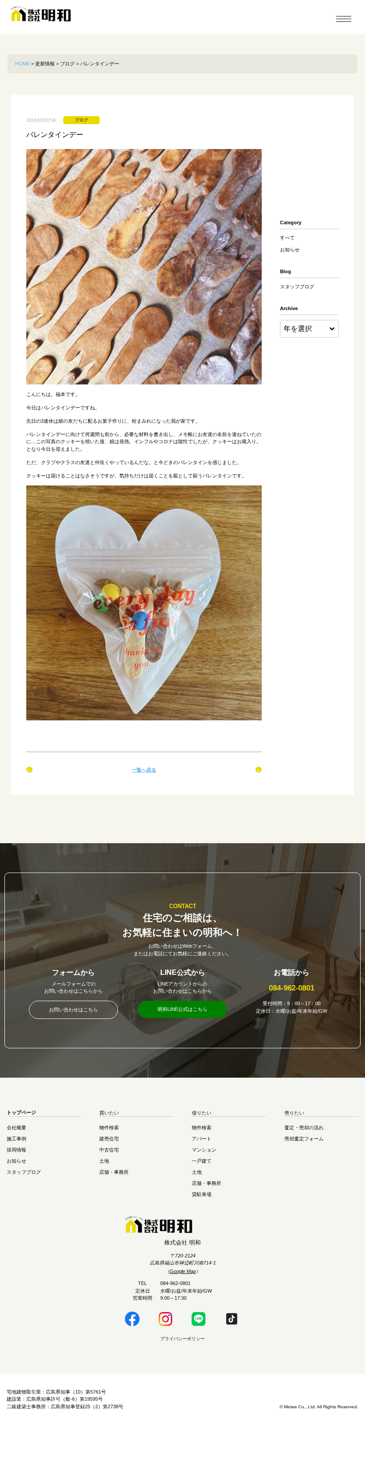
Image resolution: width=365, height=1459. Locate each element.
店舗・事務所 (114, 1172)
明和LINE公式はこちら (182, 1009)
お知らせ (290, 249)
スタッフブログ (297, 286)
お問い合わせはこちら (73, 1009)
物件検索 (109, 1127)
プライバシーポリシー (182, 1338)
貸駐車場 (201, 1194)
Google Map (183, 1271)
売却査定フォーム (304, 1138)
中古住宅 (109, 1149)
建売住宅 (109, 1138)
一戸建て (201, 1161)
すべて (287, 237)
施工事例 (16, 1138)
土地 (104, 1161)
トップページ (21, 1112)
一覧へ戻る (144, 769)
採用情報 (16, 1149)
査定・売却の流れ (304, 1127)
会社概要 (16, 1127)
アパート (201, 1138)
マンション (204, 1149)
